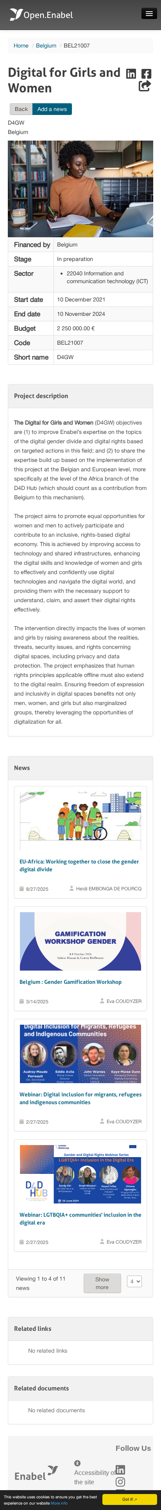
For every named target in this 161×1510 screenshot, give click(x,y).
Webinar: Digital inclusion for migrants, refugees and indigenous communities (80, 1098)
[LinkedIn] (120, 1470)
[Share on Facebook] (146, 75)
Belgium (46, 45)
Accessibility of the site (95, 1477)
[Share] (145, 88)
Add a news (52, 109)
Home (21, 45)
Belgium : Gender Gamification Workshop (71, 982)
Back (21, 109)
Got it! (127, 1499)
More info (59, 1503)
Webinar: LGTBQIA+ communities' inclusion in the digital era (80, 1219)
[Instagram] (120, 1482)
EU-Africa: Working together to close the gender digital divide (79, 865)
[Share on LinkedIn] (132, 75)
